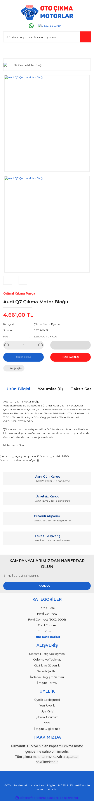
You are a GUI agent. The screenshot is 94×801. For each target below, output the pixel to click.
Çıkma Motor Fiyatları (47, 324)
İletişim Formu (47, 682)
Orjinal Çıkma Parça (19, 293)
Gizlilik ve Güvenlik (47, 665)
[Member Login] (8, 51)
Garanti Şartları (47, 671)
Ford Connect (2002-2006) (47, 619)
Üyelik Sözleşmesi (47, 699)
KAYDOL (44, 585)
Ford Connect (47, 613)
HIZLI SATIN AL (70, 357)
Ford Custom (47, 631)
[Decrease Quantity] (6, 345)
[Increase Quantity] (40, 345)
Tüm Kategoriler (47, 637)
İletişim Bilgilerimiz (47, 728)
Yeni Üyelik (47, 705)
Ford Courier (47, 625)
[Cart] (85, 51)
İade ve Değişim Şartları (47, 677)
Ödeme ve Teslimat (47, 659)
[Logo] (47, 12)
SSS (47, 723)
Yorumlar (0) (50, 389)
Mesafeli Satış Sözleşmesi (47, 653)
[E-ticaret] (46, 798)
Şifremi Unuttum (47, 717)
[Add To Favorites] (70, 345)
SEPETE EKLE (23, 357)
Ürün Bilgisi (18, 389)
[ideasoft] (24, 798)
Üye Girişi (47, 711)
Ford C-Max (47, 608)
